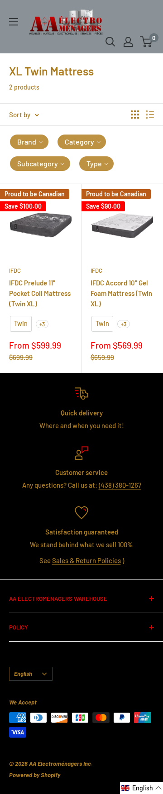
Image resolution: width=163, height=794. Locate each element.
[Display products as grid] (135, 114)
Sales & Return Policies (86, 560)
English (23, 673)
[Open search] (110, 42)
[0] (146, 41)
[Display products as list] (150, 114)
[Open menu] (13, 21)
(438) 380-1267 (120, 485)
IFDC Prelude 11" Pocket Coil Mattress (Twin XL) (40, 293)
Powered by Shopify (34, 775)
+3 (42, 324)
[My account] (128, 42)
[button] (29, 142)
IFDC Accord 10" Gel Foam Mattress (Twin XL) (121, 293)
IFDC (15, 270)
